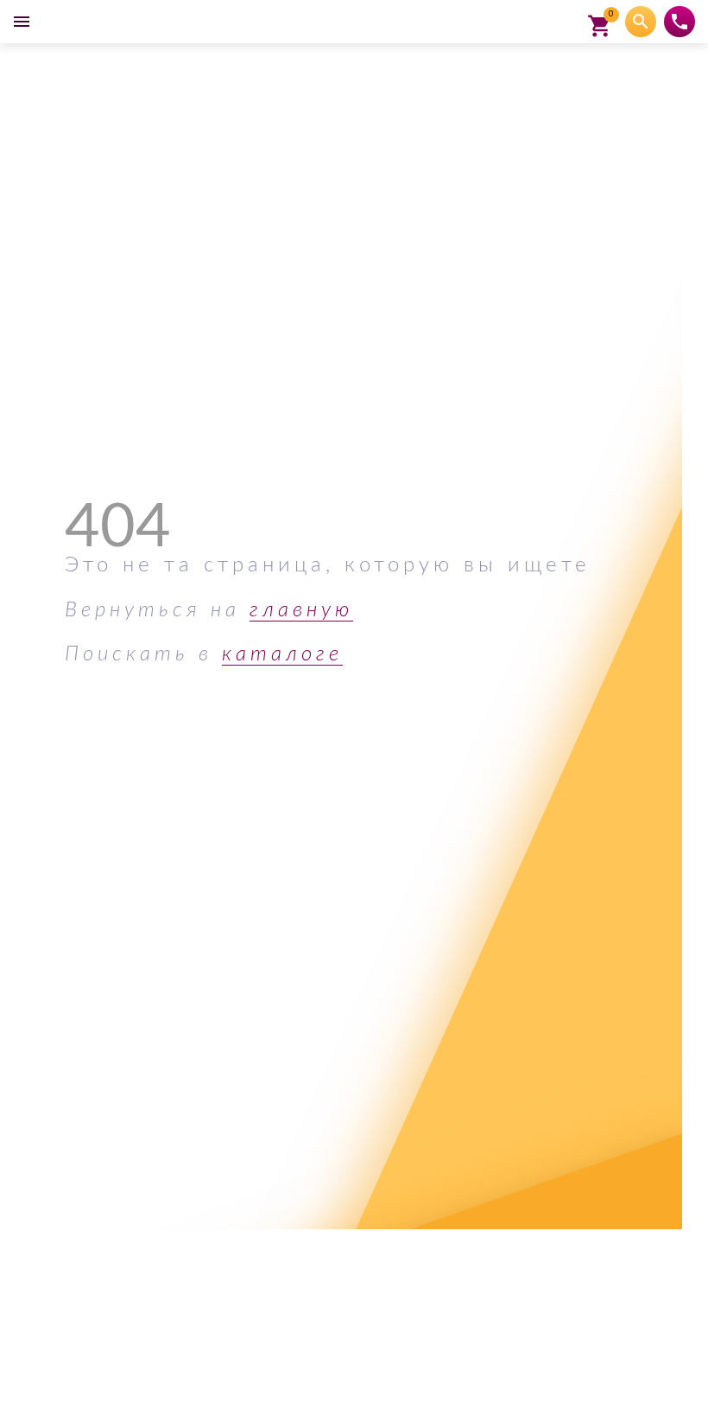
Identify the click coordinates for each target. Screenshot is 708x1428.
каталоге (282, 654)
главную (301, 610)
